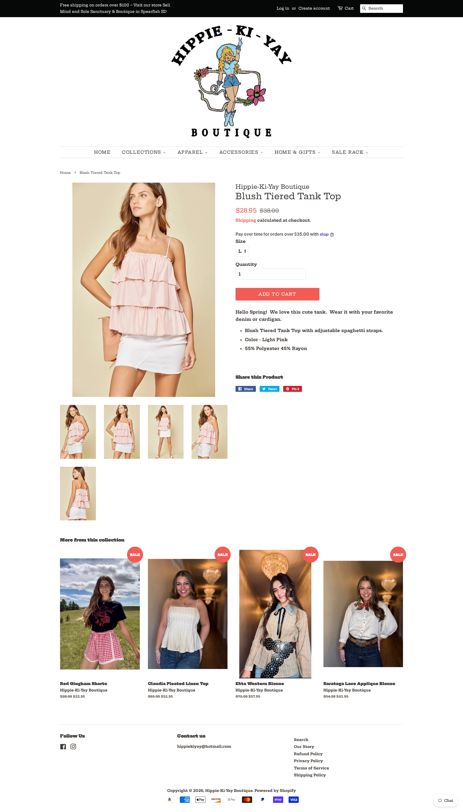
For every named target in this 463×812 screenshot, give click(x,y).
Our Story (304, 747)
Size (241, 241)
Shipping (246, 220)
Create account (314, 8)
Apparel (191, 152)
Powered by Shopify (275, 790)
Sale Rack (348, 152)
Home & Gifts (296, 152)
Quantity (246, 264)
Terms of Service (311, 768)
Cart (349, 8)
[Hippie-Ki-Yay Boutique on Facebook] (63, 748)
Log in (283, 8)
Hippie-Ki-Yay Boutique (228, 790)
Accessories (239, 152)
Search (301, 740)
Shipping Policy (310, 775)
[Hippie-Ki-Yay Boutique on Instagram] (73, 748)
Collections (142, 152)
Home (102, 152)
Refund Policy (308, 754)
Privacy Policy (308, 761)
